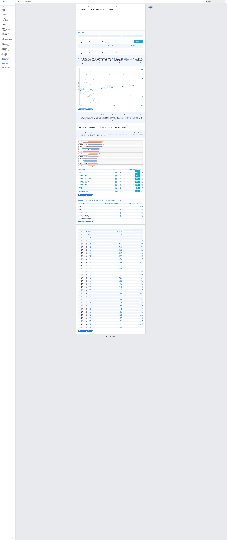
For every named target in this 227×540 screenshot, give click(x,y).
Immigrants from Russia (83, 191)
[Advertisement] (94, 20)
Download (141, 67)
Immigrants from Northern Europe (85, 178)
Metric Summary (150, 6)
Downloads (29, 1)
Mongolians (81, 188)
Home (79, 6)
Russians (80, 172)
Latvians (80, 176)
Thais (80, 185)
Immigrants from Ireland (83, 175)
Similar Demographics (151, 8)
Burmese (80, 187)
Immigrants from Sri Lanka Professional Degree (114, 6)
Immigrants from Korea (83, 190)
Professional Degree (90, 6)
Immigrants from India (83, 184)
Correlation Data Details (152, 11)
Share (91, 109)
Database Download (4, 4)
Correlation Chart (150, 7)
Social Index (84, 6)
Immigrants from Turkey (83, 182)
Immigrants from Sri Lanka (100, 6)
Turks (80, 179)
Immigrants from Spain (83, 173)
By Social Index (4, 14)
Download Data (83, 109)
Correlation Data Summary (152, 9)
